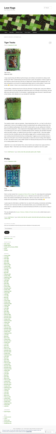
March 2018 (6, 337)
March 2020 (6, 313)
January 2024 (7, 266)
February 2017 (7, 348)
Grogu (5, 248)
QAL (27, 217)
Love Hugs (9, 7)
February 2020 (7, 314)
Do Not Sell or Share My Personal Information (33, 429)
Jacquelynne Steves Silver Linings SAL (27, 194)
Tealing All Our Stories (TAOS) (11, 247)
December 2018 (7, 328)
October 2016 (7, 353)
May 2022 (6, 282)
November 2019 (7, 317)
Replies (39, 151)
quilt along (43, 217)
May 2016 (6, 358)
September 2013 (7, 403)
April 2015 (6, 376)
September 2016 (7, 355)
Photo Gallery (27, 32)
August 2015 (7, 370)
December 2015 (7, 365)
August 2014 (7, 389)
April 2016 (6, 359)
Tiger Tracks (9, 42)
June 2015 (6, 373)
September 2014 (7, 387)
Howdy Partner (7, 245)
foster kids (23, 151)
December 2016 (7, 350)
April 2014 (6, 393)
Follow (7, 232)
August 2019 (7, 322)
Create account (7, 417)
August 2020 (7, 305)
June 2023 (6, 271)
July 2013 (6, 406)
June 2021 (6, 296)
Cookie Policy (29, 431)
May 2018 (6, 336)
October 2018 (7, 331)
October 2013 (7, 401)
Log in (5, 418)
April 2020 (6, 311)
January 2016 (7, 364)
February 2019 (7, 327)
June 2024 (6, 260)
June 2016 (6, 356)
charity (19, 151)
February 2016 (7, 362)
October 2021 (7, 289)
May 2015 (6, 375)
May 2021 (6, 297)
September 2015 (7, 369)
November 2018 (7, 330)
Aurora (26, 196)
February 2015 (7, 379)
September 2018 (7, 333)
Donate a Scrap (19, 32)
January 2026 (7, 255)
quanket (32, 151)
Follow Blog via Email (9, 223)
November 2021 (7, 288)
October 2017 (7, 342)
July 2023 (6, 269)
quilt (35, 151)
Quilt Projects (11, 151)
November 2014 (7, 384)
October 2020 (7, 302)
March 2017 (6, 347)
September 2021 (7, 291)
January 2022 (7, 286)
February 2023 (7, 274)
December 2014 (7, 382)
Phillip (7, 158)
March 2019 (6, 325)
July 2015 (6, 372)
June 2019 (6, 324)
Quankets (35, 32)
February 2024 (7, 264)
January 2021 (7, 300)
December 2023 (7, 268)
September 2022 (7, 277)
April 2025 (6, 258)
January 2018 (7, 339)
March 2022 (6, 285)
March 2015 (6, 378)
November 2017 (7, 341)
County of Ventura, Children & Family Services (27, 212)
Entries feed (7, 420)
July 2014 (6, 390)
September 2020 (7, 303)
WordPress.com (7, 423)
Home (6, 32)
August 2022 (7, 278)
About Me (11, 32)
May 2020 (6, 310)
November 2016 (7, 351)
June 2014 (6, 392)
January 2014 (7, 398)
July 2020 (6, 306)
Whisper (6, 250)
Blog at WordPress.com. (18, 429)
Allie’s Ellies (7, 244)
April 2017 (6, 345)
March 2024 (6, 263)
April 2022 (6, 283)
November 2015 (7, 367)
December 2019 (7, 316)
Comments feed (7, 421)
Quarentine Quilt (35, 217)
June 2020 (6, 308)
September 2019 (7, 320)
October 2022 (7, 275)
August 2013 (7, 404)
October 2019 (7, 319)
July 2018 (6, 334)
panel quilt (28, 151)
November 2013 (7, 400)
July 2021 (6, 294)
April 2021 (6, 299)
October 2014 (7, 386)
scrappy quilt (48, 217)
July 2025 (6, 257)
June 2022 (6, 280)
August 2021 (7, 292)
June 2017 (6, 344)
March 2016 (6, 361)
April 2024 (6, 261)
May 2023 (6, 272)
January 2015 (7, 381)
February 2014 (7, 397)
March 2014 (6, 395)
